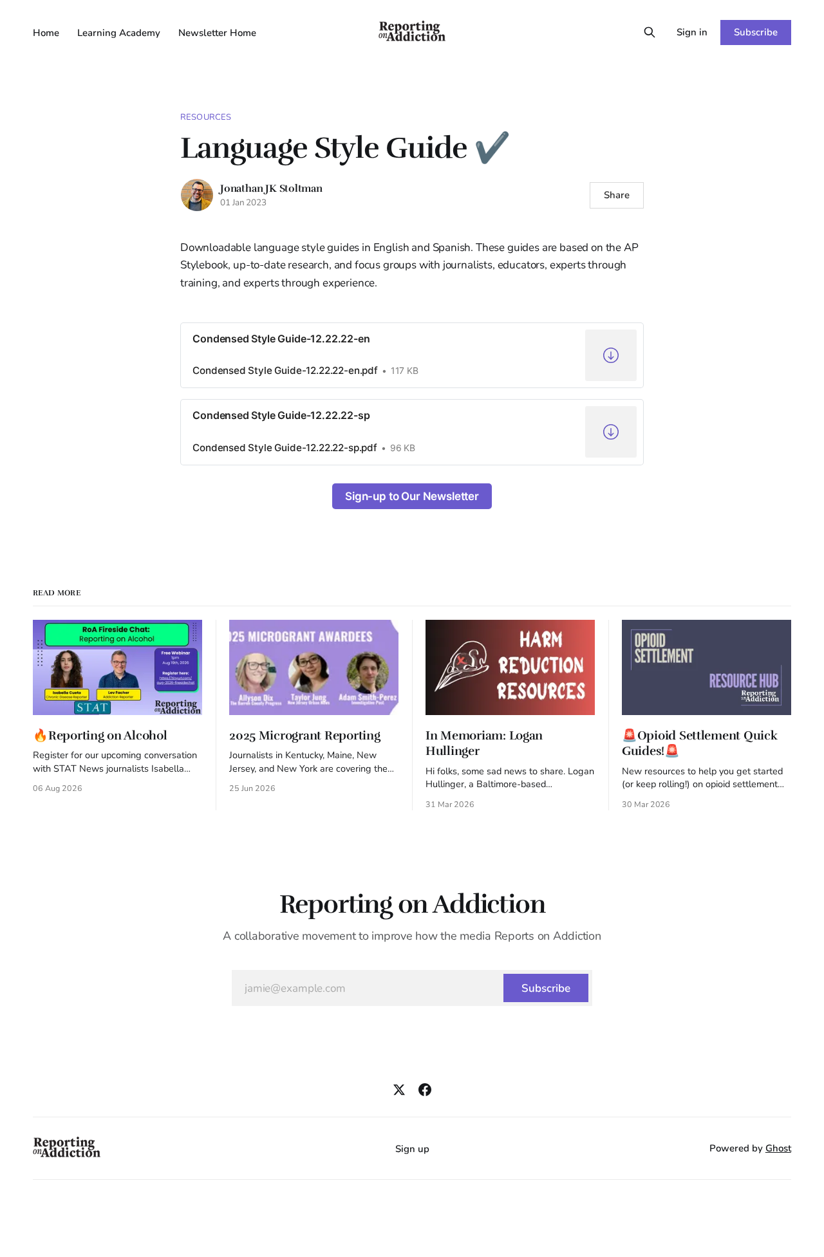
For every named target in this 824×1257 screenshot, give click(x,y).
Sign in (692, 32)
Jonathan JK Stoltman (271, 188)
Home (46, 32)
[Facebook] (424, 1089)
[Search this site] (649, 32)
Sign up (412, 1148)
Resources (205, 117)
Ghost (778, 1148)
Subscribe (755, 32)
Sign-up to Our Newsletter (412, 496)
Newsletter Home (217, 32)
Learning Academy (118, 32)
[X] (399, 1089)
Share (617, 195)
